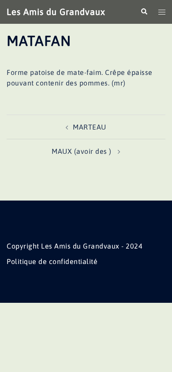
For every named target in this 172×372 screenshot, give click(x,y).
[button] (143, 11)
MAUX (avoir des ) (82, 151)
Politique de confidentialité (52, 261)
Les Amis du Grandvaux (56, 12)
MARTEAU (89, 127)
